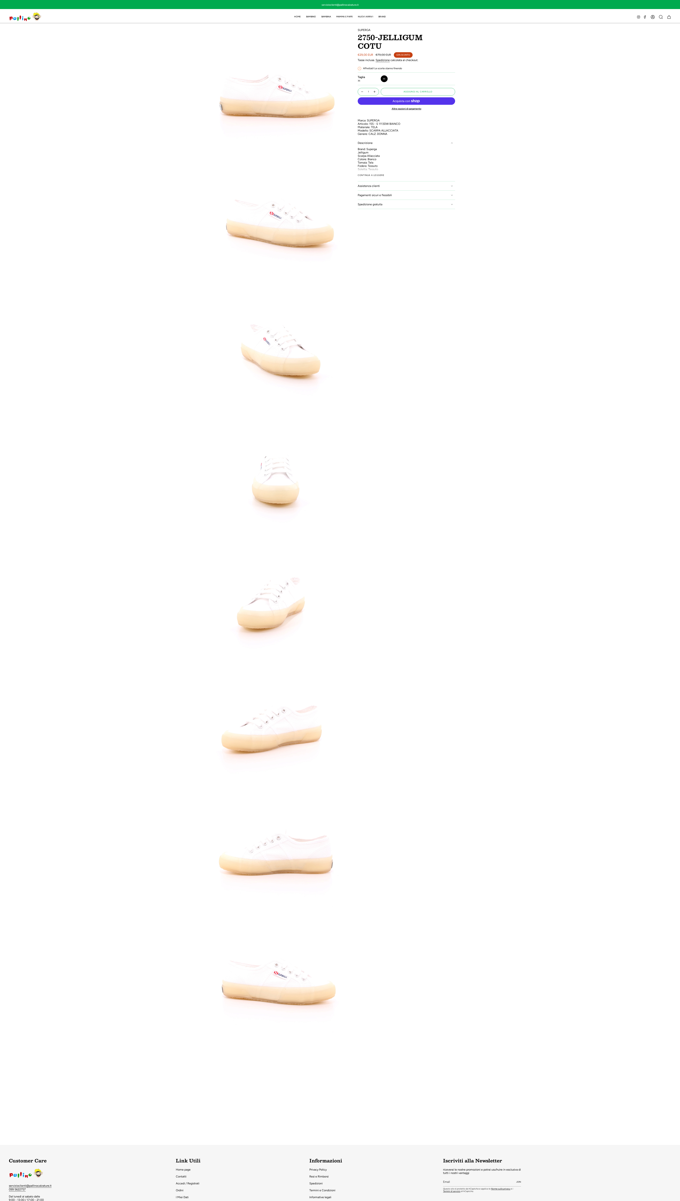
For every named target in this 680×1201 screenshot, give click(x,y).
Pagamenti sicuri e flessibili (375, 195)
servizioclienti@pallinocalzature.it (30, 1185)
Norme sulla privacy (500, 1189)
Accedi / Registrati (187, 1183)
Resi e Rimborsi (319, 1176)
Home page (183, 1169)
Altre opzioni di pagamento (406, 108)
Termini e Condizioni (322, 1190)
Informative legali (320, 1197)
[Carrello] (669, 17)
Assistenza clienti (369, 186)
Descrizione (365, 143)
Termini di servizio (451, 1191)
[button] (311, 17)
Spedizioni (316, 1183)
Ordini (179, 1190)
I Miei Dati (182, 1197)
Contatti (181, 1176)
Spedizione (383, 60)
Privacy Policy (318, 1169)
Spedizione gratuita (370, 204)
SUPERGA (364, 30)
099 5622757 (17, 1189)
